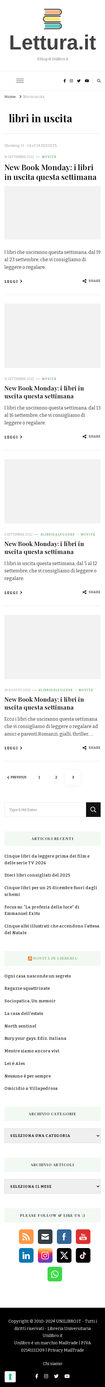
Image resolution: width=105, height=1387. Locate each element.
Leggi (11, 281)
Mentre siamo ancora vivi (32, 1051)
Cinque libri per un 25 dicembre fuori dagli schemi (50, 891)
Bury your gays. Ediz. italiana (35, 1038)
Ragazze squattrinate (27, 988)
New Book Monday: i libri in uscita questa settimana (50, 172)
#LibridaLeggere (58, 534)
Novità (49, 157)
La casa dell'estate (23, 1013)
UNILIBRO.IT (68, 1321)
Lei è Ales (14, 1063)
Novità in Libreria (55, 958)
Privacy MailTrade (66, 1350)
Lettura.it (52, 42)
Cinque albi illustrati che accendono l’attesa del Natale (51, 929)
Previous (19, 777)
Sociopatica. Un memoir (30, 1001)
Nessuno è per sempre (27, 1076)
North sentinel (20, 1026)
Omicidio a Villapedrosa (31, 1088)
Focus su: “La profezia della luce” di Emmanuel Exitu (41, 910)
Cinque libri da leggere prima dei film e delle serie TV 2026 (47, 859)
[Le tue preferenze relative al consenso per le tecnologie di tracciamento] (10, 1376)
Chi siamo (52, 1363)
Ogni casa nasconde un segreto (37, 976)
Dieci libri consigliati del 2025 (37, 875)
